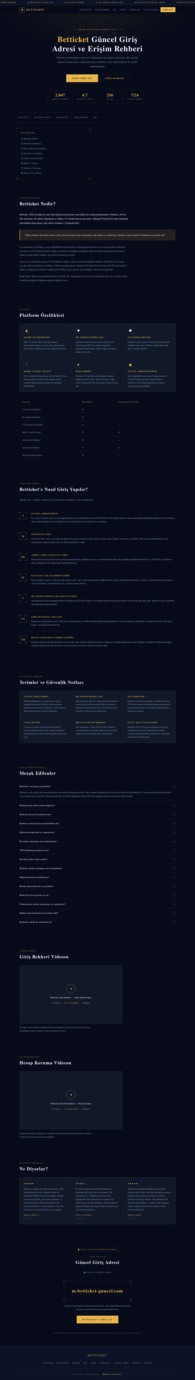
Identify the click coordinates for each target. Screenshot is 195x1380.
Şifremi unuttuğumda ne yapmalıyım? (97, 832)
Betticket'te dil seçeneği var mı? (97, 895)
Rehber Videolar (31, 163)
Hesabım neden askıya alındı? (97, 859)
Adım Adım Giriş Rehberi (35, 148)
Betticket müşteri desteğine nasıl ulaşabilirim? (97, 868)
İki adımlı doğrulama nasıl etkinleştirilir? (97, 841)
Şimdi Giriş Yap (82, 78)
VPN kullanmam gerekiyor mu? (97, 850)
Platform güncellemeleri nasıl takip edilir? (97, 912)
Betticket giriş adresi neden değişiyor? (97, 805)
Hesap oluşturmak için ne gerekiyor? (97, 886)
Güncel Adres (151, 10)
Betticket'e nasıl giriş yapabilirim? (97, 786)
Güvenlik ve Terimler (33, 153)
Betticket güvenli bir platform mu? (97, 814)
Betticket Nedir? (31, 138)
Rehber (76, 1363)
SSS (114, 10)
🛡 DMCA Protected (112, 1374)
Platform (48, 1363)
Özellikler (85, 10)
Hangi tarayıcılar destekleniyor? (97, 877)
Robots (148, 1363)
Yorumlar (135, 10)
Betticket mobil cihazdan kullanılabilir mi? (97, 823)
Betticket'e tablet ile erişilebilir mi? (97, 921)
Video (123, 10)
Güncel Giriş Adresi (32, 173)
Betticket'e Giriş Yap (97, 1319)
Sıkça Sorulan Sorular (33, 158)
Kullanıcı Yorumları (32, 168)
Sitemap (136, 1363)
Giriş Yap (168, 9)
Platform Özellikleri (32, 143)
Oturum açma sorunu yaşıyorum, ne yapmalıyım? (97, 904)
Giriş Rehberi (102, 10)
